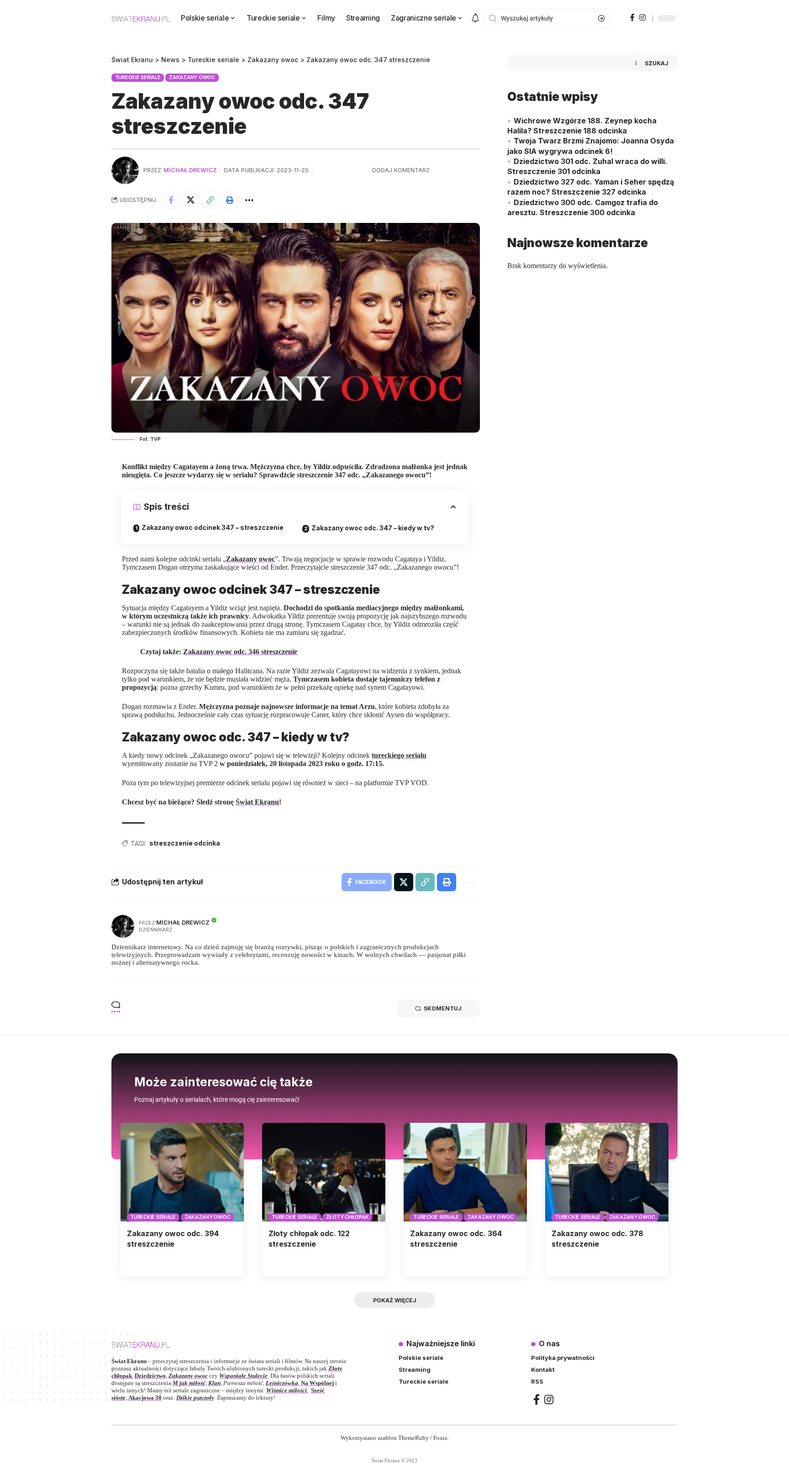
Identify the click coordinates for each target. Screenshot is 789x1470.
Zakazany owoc (192, 77)
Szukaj (656, 63)
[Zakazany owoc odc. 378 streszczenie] (606, 1172)
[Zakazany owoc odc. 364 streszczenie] (465, 1172)
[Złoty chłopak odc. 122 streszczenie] (323, 1172)
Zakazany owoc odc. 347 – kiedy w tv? (372, 528)
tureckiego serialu (399, 755)
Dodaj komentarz (401, 170)
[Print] (230, 200)
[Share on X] (190, 200)
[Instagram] (642, 17)
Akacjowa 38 (145, 1397)
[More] (249, 200)
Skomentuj (443, 1008)
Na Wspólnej (317, 1383)
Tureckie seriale (138, 77)
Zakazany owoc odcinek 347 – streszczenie (213, 527)
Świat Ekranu (257, 802)
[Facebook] (632, 17)
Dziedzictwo (150, 1375)
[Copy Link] (210, 200)
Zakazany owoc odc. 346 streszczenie (240, 652)
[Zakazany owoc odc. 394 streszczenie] (182, 1172)
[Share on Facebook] (171, 200)
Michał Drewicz (190, 170)
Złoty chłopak (347, 1217)
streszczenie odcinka (184, 843)
